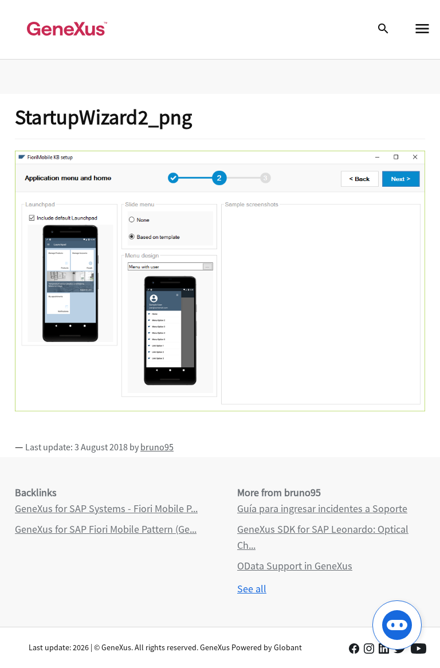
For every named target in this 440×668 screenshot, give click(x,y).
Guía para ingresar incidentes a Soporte (322, 508)
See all (251, 588)
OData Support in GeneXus (294, 565)
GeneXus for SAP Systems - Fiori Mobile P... (106, 508)
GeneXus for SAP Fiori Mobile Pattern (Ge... (106, 529)
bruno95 (157, 447)
